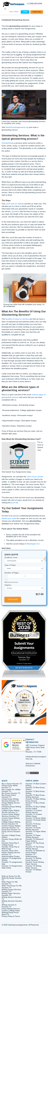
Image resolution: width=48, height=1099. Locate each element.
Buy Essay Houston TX (11, 793)
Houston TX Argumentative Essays (11, 855)
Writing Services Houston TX (12, 902)
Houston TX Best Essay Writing (35, 792)
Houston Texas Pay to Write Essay (10, 848)
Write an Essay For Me (11, 876)
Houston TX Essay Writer (36, 818)
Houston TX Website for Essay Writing (35, 852)
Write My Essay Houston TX (12, 879)
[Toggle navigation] (5, 8)
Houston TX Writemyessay (31, 855)
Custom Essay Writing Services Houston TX (10, 815)
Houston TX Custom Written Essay (34, 815)
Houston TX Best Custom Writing (36, 785)
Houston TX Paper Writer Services (36, 832)
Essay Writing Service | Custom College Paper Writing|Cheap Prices (11, 910)
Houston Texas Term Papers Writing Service (11, 852)
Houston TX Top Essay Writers (35, 844)
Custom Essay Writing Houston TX (10, 819)
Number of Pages (11, 573)
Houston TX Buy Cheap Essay (35, 804)
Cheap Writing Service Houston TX (11, 804)
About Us (5, 914)
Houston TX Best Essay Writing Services (35, 796)
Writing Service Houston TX (11, 898)
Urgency (7, 585)
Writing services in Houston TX (9, 906)
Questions (16, 211)
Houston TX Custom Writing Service (34, 811)
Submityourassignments (18, 925)
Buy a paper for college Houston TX (11, 790)
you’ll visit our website (15, 204)
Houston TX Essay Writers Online (33, 825)
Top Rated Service (16, 744)
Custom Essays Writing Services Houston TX (11, 827)
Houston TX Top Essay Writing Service (35, 848)
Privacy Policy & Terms (11, 916)
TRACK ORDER (13, 11)
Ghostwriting (7, 143)
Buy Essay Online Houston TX (9, 796)
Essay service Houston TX (11, 832)
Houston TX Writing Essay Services (33, 859)
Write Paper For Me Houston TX (10, 883)
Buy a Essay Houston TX (12, 784)
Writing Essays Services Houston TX (11, 890)
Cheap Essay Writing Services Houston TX (10, 800)
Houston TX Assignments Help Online (12, 867)
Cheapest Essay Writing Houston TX (11, 808)
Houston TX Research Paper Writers (35, 840)
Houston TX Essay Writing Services (33, 829)
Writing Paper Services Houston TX (11, 894)
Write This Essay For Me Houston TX (12, 887)
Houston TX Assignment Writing (11, 859)
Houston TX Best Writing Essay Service (35, 800)
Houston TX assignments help (12, 863)
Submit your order (9, 518)
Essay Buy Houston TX (11, 830)
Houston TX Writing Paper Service (33, 867)
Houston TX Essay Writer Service (36, 821)
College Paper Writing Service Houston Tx (10, 811)
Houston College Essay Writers (11, 836)
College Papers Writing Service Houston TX (11, 823)
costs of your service (35, 477)
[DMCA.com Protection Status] (32, 773)
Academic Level (10, 557)
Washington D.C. (33, 544)
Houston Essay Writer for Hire (12, 840)
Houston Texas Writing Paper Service (35, 863)
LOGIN (25, 11)
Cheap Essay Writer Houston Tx (10, 786)
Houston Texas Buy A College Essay (10, 844)
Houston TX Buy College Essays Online (35, 808)
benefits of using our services (17, 319)
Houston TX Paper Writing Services (33, 836)
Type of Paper (10, 565)
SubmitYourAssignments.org (17, 127)
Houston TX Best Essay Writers (35, 788)
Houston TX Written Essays (33, 871)
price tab (14, 503)
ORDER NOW (37, 11)
